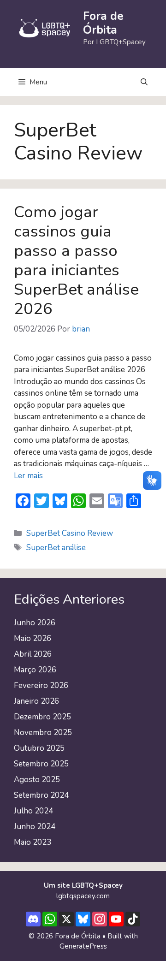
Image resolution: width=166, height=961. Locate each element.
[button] (144, 82)
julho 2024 (33, 811)
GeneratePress (83, 946)
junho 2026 (34, 622)
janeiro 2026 (36, 701)
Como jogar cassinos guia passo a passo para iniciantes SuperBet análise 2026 (76, 260)
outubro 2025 (39, 748)
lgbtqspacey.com (83, 896)
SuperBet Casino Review (69, 533)
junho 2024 (34, 826)
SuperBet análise (56, 547)
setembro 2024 (41, 795)
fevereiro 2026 (41, 685)
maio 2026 (32, 638)
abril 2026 (33, 654)
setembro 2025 (41, 764)
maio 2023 (32, 842)
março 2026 (35, 669)
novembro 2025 (43, 732)
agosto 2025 (37, 779)
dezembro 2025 (42, 717)
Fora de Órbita (103, 23)
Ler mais (28, 475)
